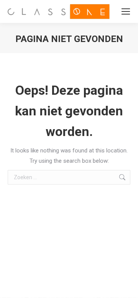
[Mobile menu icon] (125, 11)
